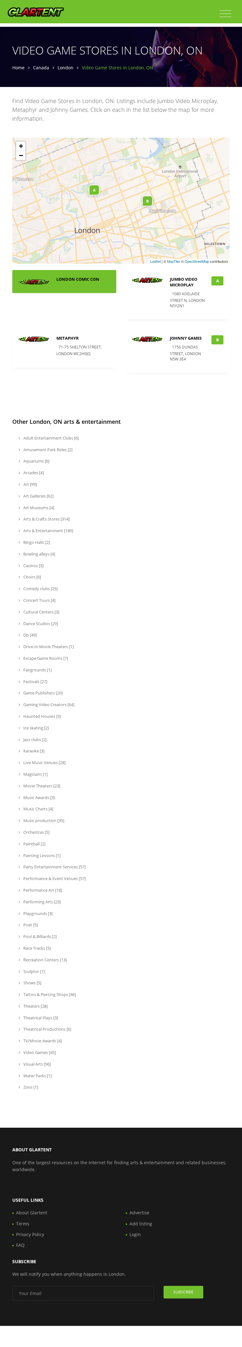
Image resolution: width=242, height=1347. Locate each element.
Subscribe (183, 1292)
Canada (41, 68)
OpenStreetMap (197, 261)
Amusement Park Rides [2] (47, 449)
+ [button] (21, 146)
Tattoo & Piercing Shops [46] (49, 994)
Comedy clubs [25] (40, 588)
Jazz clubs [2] (34, 739)
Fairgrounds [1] (37, 670)
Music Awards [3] (38, 797)
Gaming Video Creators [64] (48, 704)
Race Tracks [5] (36, 948)
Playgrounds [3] (37, 913)
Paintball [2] (33, 844)
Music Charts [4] (37, 809)
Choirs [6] (31, 577)
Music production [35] (43, 820)
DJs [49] (29, 635)
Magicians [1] (35, 774)
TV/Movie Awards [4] (42, 1041)
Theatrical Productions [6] (46, 1029)
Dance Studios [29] (40, 623)
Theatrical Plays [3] (40, 1018)
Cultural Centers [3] (40, 612)
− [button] (21, 155)
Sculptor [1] (33, 971)
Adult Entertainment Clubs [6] (50, 438)
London (65, 68)
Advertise (139, 1213)
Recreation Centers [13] (44, 960)
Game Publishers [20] (42, 693)
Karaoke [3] (33, 751)
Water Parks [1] (37, 1076)
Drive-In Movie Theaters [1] (48, 646)
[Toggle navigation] (225, 13)
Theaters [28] (35, 1006)
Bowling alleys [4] (38, 554)
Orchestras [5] (35, 832)
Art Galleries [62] (38, 496)
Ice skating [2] (35, 728)
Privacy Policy (30, 1234)
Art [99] (29, 484)
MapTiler (173, 261)
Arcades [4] (33, 472)
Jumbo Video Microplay (183, 282)
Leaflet (155, 261)
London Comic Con (77, 279)
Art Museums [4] (38, 507)
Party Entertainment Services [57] (54, 867)
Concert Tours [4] (38, 600)
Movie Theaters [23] (41, 786)
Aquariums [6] (35, 461)
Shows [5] (31, 983)
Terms (22, 1224)
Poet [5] (30, 925)
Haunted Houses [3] (41, 716)
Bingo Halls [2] (36, 542)
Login (135, 1234)
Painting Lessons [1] (41, 855)
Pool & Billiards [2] (39, 936)
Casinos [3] (32, 565)
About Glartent (31, 1213)
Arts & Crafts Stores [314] (46, 519)
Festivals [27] (34, 681)
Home (18, 68)
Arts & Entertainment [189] (47, 530)
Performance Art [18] (42, 890)
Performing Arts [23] (41, 902)
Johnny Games (186, 338)
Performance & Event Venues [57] (54, 878)
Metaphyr (67, 338)
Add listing (141, 1224)
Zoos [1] (30, 1087)
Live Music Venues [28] (44, 762)
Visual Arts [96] (36, 1064)
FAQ (20, 1245)
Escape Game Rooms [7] (45, 658)
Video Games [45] (39, 1052)
